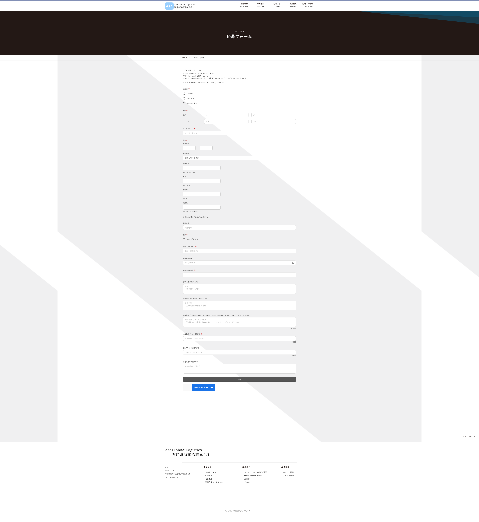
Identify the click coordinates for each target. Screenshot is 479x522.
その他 (246, 482)
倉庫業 (246, 479)
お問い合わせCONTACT (307, 4)
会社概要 (208, 479)
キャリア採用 (288, 472)
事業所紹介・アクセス (214, 482)
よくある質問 (288, 475)
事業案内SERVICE (260, 4)
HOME (184, 57)
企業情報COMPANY (244, 4)
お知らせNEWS (276, 4)
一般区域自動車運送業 (253, 475)
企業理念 (208, 475)
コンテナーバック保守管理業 (255, 472)
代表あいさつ (210, 472)
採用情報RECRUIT (293, 4)
